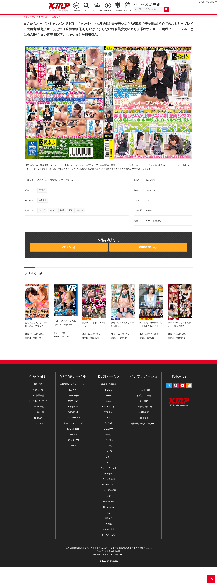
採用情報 (144, 418)
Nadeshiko (173, 319)
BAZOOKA (108, 429)
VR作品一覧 (37, 390)
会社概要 (144, 401)
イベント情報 (144, 390)
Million (108, 390)
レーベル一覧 (38, 412)
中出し (53, 210)
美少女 (80, 210)
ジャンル (86, 10)
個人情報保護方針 (144, 406)
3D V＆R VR (73, 440)
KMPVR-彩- (73, 395)
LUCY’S (108, 445)
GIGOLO (108, 518)
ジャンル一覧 (38, 406)
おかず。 (87, 319)
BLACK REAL (108, 484)
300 (108, 462)
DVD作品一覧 (38, 395)
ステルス (73, 434)
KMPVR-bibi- (73, 401)
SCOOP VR (73, 412)
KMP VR (73, 390)
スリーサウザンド (108, 468)
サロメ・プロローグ (73, 423)
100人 (108, 512)
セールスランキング (38, 401)
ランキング (97, 10)
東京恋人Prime (108, 535)
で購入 (69, 247)
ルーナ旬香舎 (108, 529)
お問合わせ (144, 412)
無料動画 (108, 10)
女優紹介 (118, 10)
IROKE (108, 395)
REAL (28, 319)
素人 (71, 210)
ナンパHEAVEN (146, 319)
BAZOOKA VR (73, 417)
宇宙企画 (115, 319)
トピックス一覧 (144, 395)
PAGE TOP (211, 579)
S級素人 (43, 200)
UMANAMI (108, 501)
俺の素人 (108, 473)
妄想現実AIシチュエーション (73, 384)
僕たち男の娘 (108, 479)
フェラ (42, 210)
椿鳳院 (108, 524)
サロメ (108, 457)
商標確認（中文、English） (144, 423)
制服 (62, 210)
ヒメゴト (108, 451)
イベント (127, 10)
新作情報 (38, 384)
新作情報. (76, 10)
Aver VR (73, 445)
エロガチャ (108, 440)
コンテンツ (38, 423)
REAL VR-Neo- (73, 429)
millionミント (108, 406)
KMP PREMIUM (108, 384)
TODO (42, 190)
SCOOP (108, 423)
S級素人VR (73, 406)
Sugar (108, 401)
